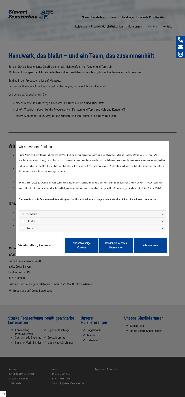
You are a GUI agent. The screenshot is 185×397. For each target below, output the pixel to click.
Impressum (46, 245)
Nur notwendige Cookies (82, 245)
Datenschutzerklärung (28, 245)
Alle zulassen (150, 245)
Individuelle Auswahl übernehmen (116, 245)
